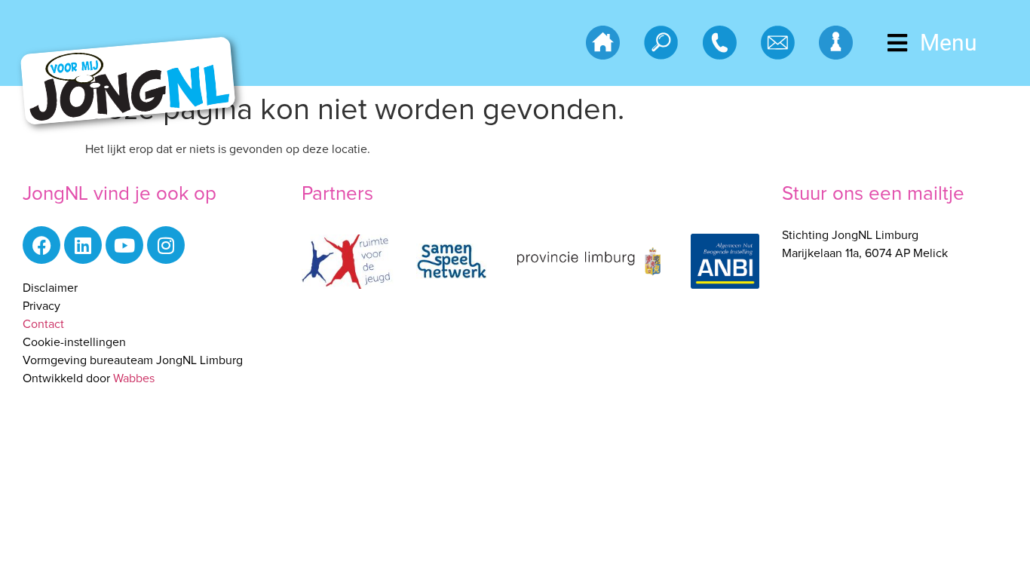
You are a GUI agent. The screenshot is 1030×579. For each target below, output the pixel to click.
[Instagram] (166, 245)
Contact (43, 324)
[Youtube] (124, 245)
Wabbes (134, 378)
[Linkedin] (83, 245)
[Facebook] (41, 245)
